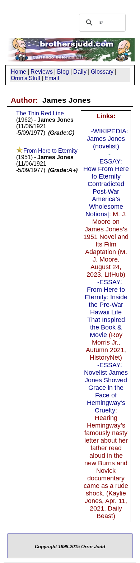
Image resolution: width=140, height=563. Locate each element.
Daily (80, 72)
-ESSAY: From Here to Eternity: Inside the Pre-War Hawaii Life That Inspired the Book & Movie (106, 308)
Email (52, 78)
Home (18, 72)
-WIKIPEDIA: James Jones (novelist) (107, 139)
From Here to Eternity (50, 151)
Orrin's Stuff (25, 78)
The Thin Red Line (40, 113)
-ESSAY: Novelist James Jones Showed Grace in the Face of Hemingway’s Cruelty (106, 387)
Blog (63, 72)
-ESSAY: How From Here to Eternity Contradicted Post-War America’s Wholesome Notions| (106, 188)
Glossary (102, 72)
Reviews (42, 72)
